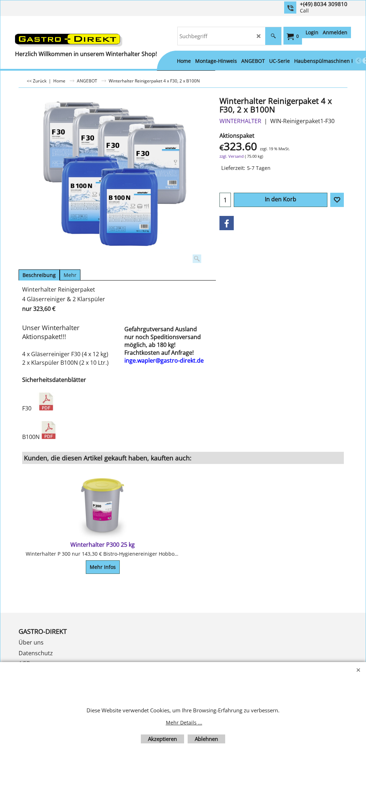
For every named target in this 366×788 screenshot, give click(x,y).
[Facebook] (226, 223)
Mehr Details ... (184, 722)
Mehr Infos (103, 567)
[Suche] (273, 36)
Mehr (70, 275)
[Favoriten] (337, 200)
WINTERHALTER (240, 121)
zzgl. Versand (231, 156)
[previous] (358, 60)
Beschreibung (39, 275)
